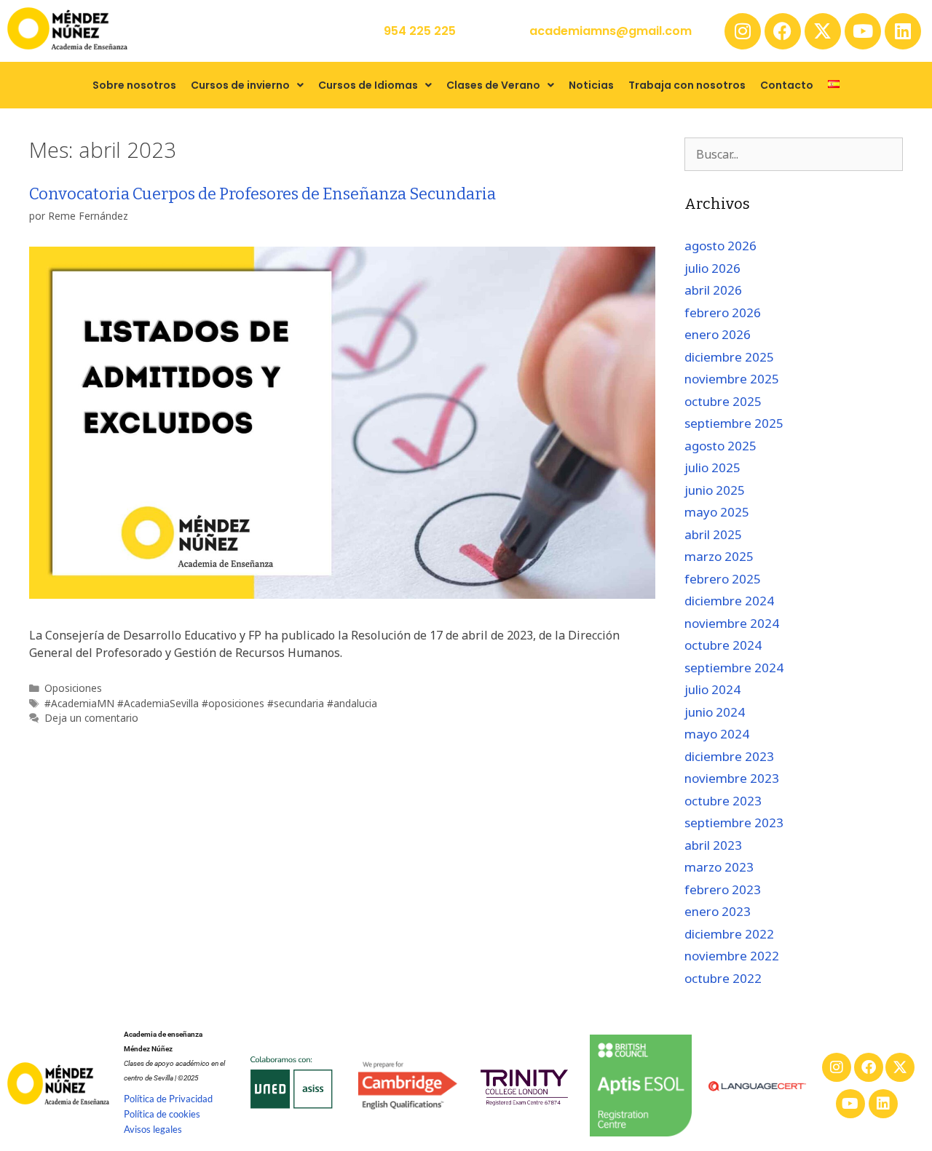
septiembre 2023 (733, 822)
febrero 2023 (722, 889)
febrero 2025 (722, 578)
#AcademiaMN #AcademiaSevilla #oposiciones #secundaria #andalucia (210, 703)
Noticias (591, 85)
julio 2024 (712, 689)
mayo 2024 (716, 733)
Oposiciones (73, 688)
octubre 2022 (723, 978)
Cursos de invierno (240, 85)
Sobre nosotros (134, 85)
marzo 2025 (719, 556)
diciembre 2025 (729, 357)
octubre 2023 (723, 800)
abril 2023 (713, 845)
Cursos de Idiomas (368, 85)
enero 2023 (717, 911)
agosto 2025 (720, 445)
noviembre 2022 (731, 955)
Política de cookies (162, 1114)
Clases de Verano (493, 85)
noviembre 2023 (731, 778)
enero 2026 (717, 334)
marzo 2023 (719, 867)
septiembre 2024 (733, 667)
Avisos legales (153, 1129)
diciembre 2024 (729, 600)
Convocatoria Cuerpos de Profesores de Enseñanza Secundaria (262, 194)
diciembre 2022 (729, 933)
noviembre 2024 (731, 623)
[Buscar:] (793, 154)
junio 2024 (714, 712)
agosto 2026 (720, 245)
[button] (247, 85)
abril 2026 (713, 290)
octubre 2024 (723, 645)
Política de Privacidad (168, 1098)
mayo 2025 (716, 511)
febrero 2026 (722, 312)
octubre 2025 (723, 401)
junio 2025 (714, 490)
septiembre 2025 (733, 423)
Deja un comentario (91, 718)
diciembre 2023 (729, 756)
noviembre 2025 (731, 378)
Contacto (786, 85)
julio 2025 (712, 467)
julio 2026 (712, 268)
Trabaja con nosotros (687, 85)
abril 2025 (713, 534)
